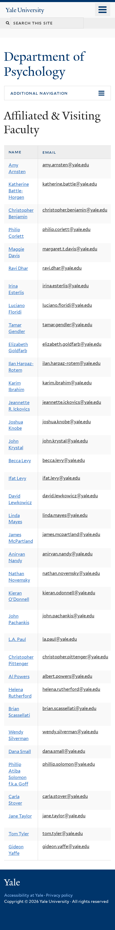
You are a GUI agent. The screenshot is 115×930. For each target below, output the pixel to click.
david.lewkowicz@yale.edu (70, 495)
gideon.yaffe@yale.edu (65, 846)
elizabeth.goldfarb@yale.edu (71, 344)
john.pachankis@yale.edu (68, 616)
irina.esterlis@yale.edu (65, 285)
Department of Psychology (44, 63)
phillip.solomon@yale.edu (68, 764)
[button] (57, 93)
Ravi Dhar (18, 268)
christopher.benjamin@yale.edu (74, 210)
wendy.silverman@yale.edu (70, 731)
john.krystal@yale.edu (65, 441)
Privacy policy (59, 895)
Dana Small (20, 751)
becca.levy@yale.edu (63, 460)
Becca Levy (20, 460)
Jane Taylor (20, 816)
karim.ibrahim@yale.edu (67, 383)
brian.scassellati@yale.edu (69, 708)
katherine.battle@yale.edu (69, 184)
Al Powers (19, 676)
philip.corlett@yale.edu (66, 229)
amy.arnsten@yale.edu (65, 165)
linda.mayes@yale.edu (65, 515)
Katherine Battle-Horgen (19, 191)
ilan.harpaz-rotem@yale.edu (71, 363)
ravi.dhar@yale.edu (62, 268)
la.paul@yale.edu (59, 639)
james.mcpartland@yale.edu (71, 534)
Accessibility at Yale (23, 895)
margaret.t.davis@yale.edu (69, 249)
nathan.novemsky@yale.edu (71, 573)
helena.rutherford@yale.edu (71, 689)
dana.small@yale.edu (63, 751)
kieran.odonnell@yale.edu (68, 593)
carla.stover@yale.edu (65, 796)
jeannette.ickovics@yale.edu (71, 402)
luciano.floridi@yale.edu (67, 305)
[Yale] (12, 883)
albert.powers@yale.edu (67, 676)
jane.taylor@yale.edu (64, 816)
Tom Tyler (19, 833)
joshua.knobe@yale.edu (66, 421)
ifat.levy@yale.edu (61, 478)
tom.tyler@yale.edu (62, 833)
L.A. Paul (17, 639)
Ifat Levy (17, 478)
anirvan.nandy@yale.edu (67, 554)
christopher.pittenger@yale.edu (75, 657)
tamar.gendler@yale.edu (67, 324)
